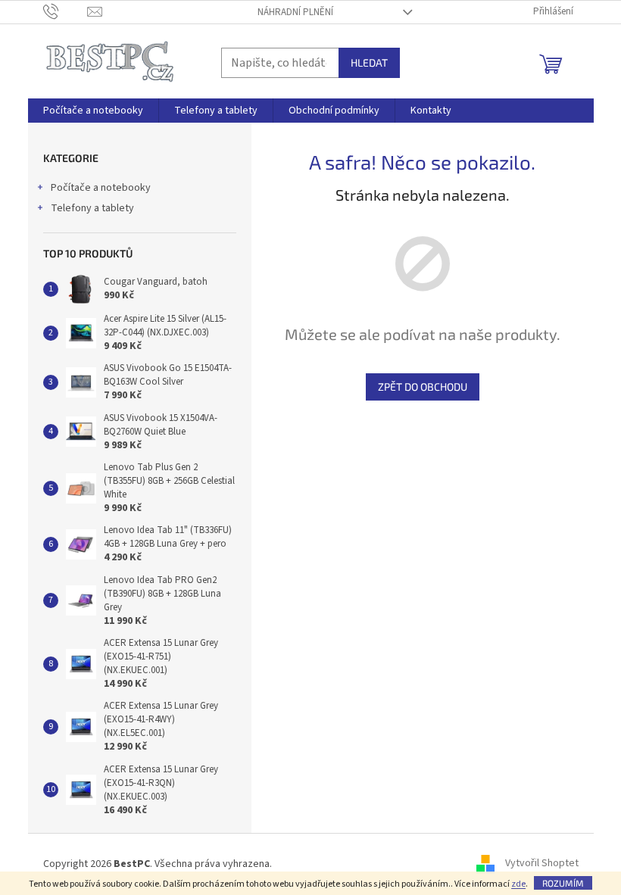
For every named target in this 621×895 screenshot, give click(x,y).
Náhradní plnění (295, 12)
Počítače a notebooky (101, 187)
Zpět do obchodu (422, 386)
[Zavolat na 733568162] (65, 11)
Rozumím (563, 883)
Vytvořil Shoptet (542, 864)
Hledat (369, 62)
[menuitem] (93, 110)
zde (518, 884)
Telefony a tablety (92, 208)
